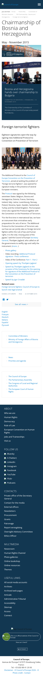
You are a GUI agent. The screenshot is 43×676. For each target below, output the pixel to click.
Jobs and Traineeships (14, 436)
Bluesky (10, 453)
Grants (7, 519)
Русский (5, 325)
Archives (8, 586)
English (5, 311)
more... (15, 246)
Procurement (10, 515)
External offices (11, 507)
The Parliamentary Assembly (20, 380)
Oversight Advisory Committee (18, 531)
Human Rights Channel (14, 553)
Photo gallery (10, 250)
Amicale (8, 594)
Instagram (12, 466)
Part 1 (28, 259)
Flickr (9, 478)
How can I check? (21, 642)
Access (7, 611)
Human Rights (10, 417)
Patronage (9, 523)
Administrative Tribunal (15, 598)
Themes (8, 569)
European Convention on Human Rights (19, 431)
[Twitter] (7, 299)
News (10, 357)
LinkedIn (11, 462)
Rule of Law (9, 425)
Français (5, 314)
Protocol (8, 193)
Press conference (22, 256)
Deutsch (5, 317)
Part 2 (34, 259)
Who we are (9, 413)
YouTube (11, 474)
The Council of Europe (17, 376)
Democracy (9, 421)
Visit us (7, 440)
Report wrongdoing (13, 527)
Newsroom (9, 548)
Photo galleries (11, 557)
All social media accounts (15, 582)
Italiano (5, 320)
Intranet (23, 649)
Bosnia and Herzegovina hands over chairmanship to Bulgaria (21, 92)
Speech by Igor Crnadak (15, 279)
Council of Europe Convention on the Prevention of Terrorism (18, 178)
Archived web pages (13, 590)
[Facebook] (3, 299)
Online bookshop (12, 561)
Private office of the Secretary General (18, 497)
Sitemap (8, 607)
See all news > (21, 304)
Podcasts (11, 482)
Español (5, 322)
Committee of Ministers (18, 336)
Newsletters (10, 511)
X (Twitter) (12, 458)
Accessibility (9, 603)
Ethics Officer (10, 535)
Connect (8, 615)
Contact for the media (14, 502)
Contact (27, 673)
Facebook (11, 470)
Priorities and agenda (17, 361)
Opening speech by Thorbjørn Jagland (20, 263)
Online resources (12, 565)
